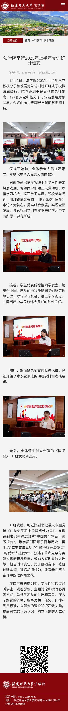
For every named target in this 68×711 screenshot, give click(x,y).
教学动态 (49, 40)
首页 (27, 40)
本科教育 (37, 40)
